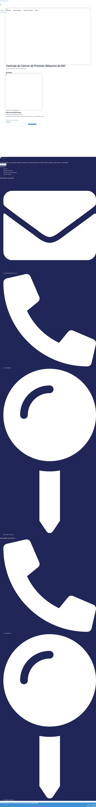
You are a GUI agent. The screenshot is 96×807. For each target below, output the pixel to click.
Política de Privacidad (91, 804)
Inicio (1, 10)
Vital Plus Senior (4, 1)
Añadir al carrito (32, 124)
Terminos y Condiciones (91, 806)
